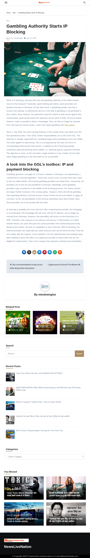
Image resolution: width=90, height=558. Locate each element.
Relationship (18, 515)
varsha (15, 326)
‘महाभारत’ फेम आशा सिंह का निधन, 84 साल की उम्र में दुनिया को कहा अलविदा (65, 520)
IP (7, 209)
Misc (8, 21)
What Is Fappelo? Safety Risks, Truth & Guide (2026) (22, 520)
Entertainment (12, 489)
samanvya (43, 326)
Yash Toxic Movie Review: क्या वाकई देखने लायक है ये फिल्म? (21, 494)
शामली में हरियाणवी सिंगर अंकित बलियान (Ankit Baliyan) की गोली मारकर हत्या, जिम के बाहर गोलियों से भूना (65, 495)
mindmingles (18, 38)
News (51, 489)
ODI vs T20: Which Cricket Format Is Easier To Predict (72, 323)
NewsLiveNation (17, 547)
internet (10, 515)
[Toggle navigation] (6, 2)
